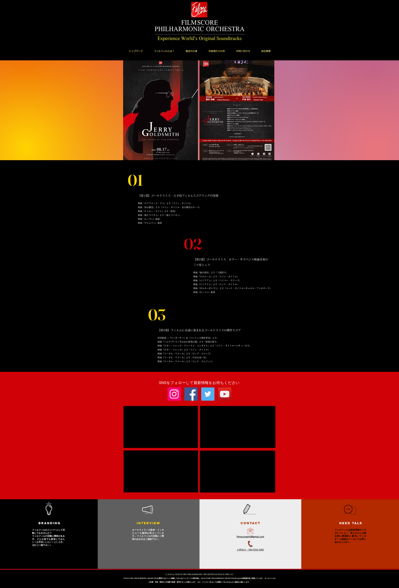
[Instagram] (174, 394)
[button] (191, 51)
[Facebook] (191, 394)
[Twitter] (207, 394)
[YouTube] (224, 394)
